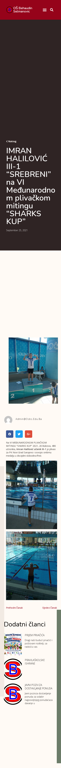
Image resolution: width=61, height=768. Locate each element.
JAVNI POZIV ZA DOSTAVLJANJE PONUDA (38, 686)
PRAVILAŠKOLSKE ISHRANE (34, 661)
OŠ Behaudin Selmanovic (22, 10)
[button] (45, 10)
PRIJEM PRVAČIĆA (34, 635)
